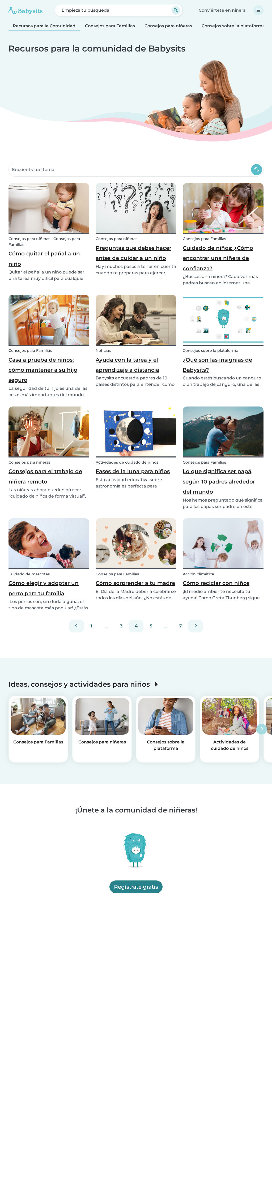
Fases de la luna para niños (133, 471)
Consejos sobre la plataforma (233, 25)
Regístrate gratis (136, 887)
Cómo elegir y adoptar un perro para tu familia (43, 588)
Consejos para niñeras (168, 25)
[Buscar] (256, 169)
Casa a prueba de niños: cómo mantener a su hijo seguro (42, 370)
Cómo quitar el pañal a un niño (44, 258)
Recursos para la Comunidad (44, 25)
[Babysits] (25, 10)
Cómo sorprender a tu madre (135, 583)
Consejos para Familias (110, 25)
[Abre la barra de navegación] (258, 10)
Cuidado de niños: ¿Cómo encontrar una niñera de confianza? (218, 258)
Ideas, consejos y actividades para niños (80, 684)
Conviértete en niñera (222, 10)
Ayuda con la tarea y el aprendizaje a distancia (127, 365)
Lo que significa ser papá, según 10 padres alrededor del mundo (219, 481)
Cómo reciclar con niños (216, 583)
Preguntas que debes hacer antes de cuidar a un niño (133, 253)
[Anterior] (76, 626)
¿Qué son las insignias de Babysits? (217, 365)
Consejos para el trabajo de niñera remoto (45, 476)
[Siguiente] (195, 626)
